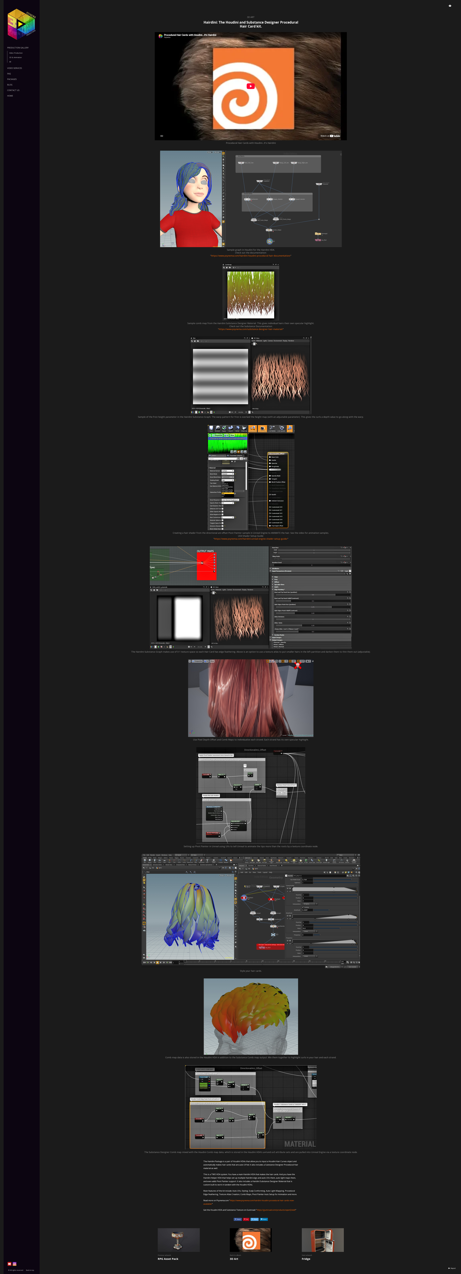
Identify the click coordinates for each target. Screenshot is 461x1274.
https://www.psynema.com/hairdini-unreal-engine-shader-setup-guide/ (251, 538)
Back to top (30, 1270)
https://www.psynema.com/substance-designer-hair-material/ (251, 329)
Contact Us (13, 90)
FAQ (9, 73)
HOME (10, 95)
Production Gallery (18, 47)
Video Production (16, 53)
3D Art (251, 17)
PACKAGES (12, 79)
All (10, 62)
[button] (452, 1268)
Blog (9, 84)
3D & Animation (15, 57)
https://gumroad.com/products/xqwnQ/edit (276, 1210)
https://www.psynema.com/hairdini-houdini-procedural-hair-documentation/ (251, 255)
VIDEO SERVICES (14, 68)
